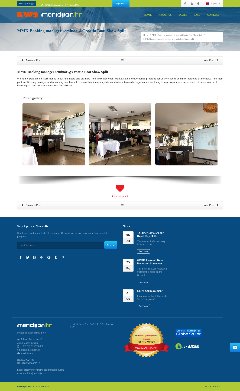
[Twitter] (191, 3)
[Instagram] (34, 257)
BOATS (183, 14)
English (214, 3)
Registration (121, 3)
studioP (46, 386)
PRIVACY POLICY (214, 386)
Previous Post (33, 60)
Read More (143, 251)
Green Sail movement (150, 290)
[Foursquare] (62, 257)
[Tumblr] (55, 257)
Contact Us (74, 5)
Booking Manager (26, 3)
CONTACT (213, 14)
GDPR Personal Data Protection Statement (150, 262)
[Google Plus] (198, 3)
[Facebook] (185, 3)
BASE (197, 14)
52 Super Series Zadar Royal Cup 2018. (150, 234)
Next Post (209, 60)
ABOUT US (165, 14)
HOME (148, 14)
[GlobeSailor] (188, 332)
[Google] (48, 257)
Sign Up (111, 245)
